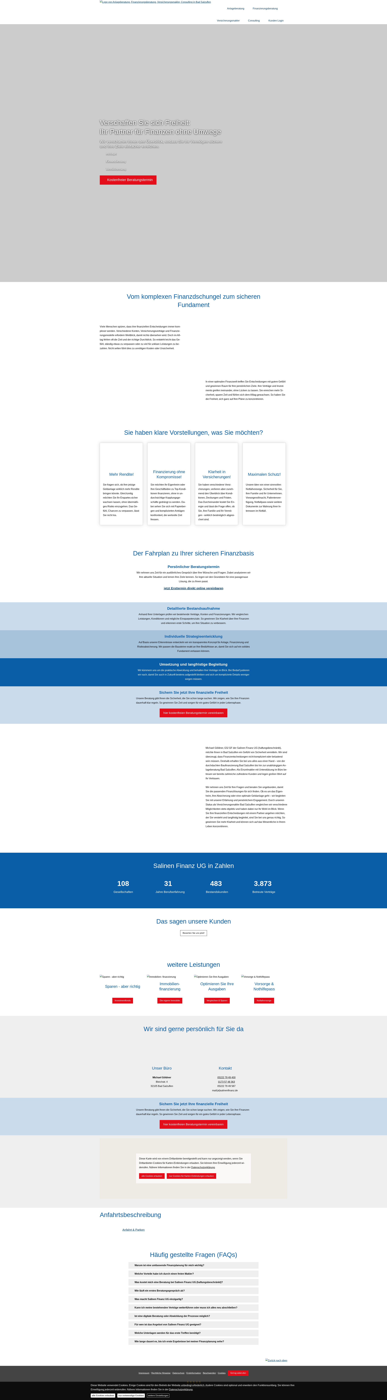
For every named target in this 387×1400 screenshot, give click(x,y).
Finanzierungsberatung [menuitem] (265, 8)
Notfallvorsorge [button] (264, 1000)
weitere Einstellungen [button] (158, 1395)
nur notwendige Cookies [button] (131, 1395)
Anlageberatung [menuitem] (235, 8)
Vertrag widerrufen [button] (238, 1373)
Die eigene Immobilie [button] (170, 1000)
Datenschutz (178, 1373)
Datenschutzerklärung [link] (203, 1167)
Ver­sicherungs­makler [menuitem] (228, 20)
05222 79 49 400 (226, 1077)
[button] (128, 180)
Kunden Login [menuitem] (276, 20)
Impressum (144, 1373)
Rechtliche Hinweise (161, 1373)
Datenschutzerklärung (181, 1389)
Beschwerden (209, 1373)
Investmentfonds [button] (123, 1000)
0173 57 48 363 (226, 1082)
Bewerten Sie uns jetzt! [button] (194, 933)
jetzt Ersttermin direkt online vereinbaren (193, 588)
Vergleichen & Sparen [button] (217, 1000)
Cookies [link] (222, 1373)
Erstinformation (193, 1373)
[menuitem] (219, 8)
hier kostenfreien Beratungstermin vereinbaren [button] (193, 712)
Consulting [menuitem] (254, 20)
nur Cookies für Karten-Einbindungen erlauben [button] (191, 1176)
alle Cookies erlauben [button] (151, 1176)
